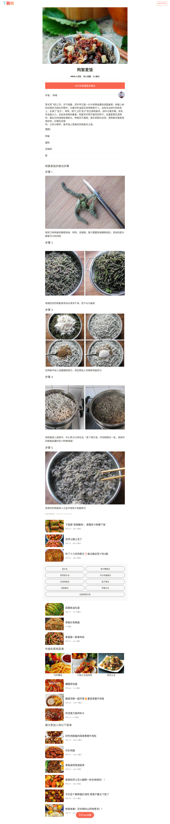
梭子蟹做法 (105, 569)
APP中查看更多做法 (85, 86)
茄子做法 (105, 581)
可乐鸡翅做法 (105, 575)
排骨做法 (65, 588)
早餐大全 (105, 588)
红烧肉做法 (64, 581)
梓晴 (55, 95)
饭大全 (65, 569)
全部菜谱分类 (85, 594)
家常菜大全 (64, 575)
